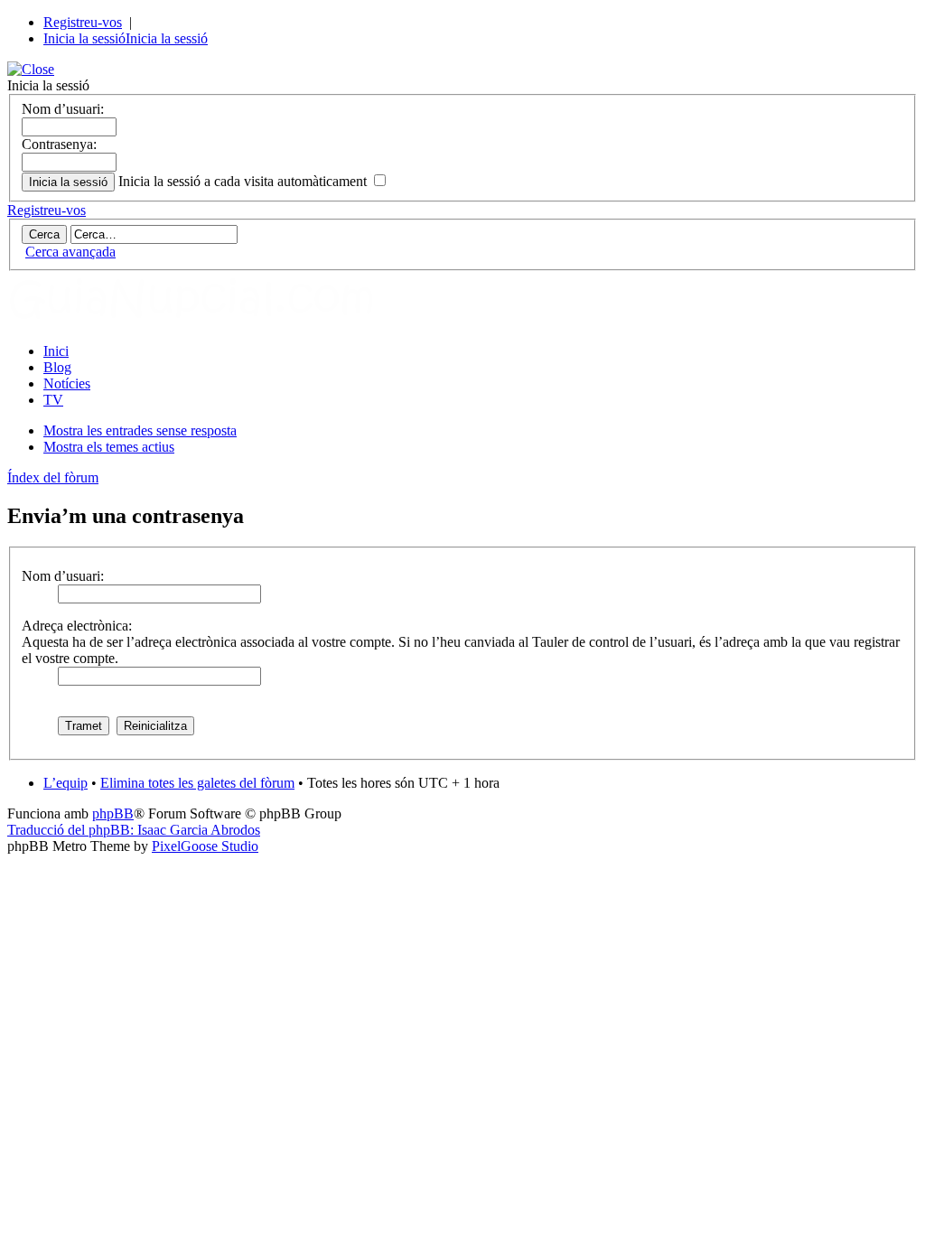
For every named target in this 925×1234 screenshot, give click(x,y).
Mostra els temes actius (108, 446)
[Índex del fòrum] (210, 320)
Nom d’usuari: (63, 109)
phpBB (113, 813)
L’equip (65, 782)
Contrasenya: (59, 144)
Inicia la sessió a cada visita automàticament (244, 181)
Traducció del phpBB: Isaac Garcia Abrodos (133, 829)
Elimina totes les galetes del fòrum (197, 782)
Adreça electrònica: (77, 625)
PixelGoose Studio (205, 846)
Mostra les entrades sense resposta (140, 430)
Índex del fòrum (52, 477)
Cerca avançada (70, 251)
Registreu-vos (82, 22)
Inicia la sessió (84, 38)
